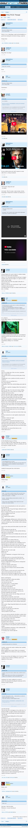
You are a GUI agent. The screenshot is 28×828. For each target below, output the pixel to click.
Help (26, 824)
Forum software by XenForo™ (5, 826)
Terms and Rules (25, 826)
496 (10, 19)
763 (18, 19)
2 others (14, 43)
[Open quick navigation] (26, 12)
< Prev (2, 19)
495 (8, 19)
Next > (21, 19)
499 (15, 19)
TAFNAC (7, 436)
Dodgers (7, 7)
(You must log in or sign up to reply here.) (20, 816)
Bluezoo (3, 293)
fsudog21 (8, 94)
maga (5, 17)
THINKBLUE (6, 43)
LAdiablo (10, 43)
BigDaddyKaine (9, 23)
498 (13, 19)
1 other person (16, 346)
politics (9, 17)
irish (2, 196)
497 (11, 19)
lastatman (3, 264)
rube (2, 43)
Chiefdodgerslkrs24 (8, 791)
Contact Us (23, 824)
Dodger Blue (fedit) (4, 824)
